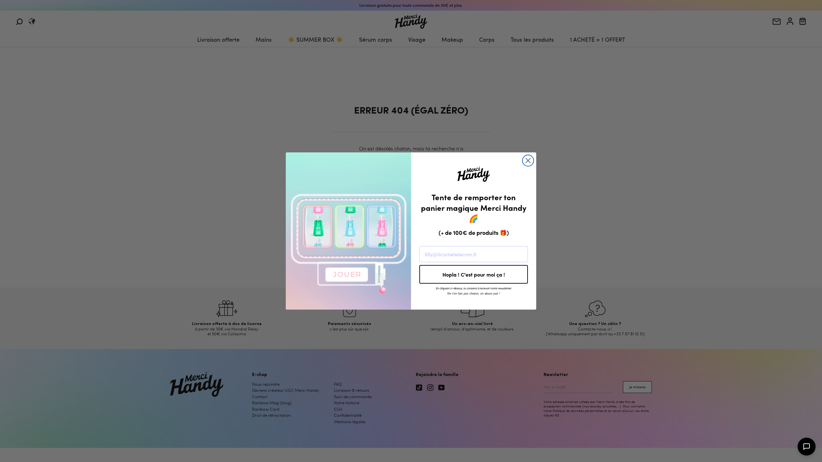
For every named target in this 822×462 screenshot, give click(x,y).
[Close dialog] (528, 160)
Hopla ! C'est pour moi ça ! (473, 274)
